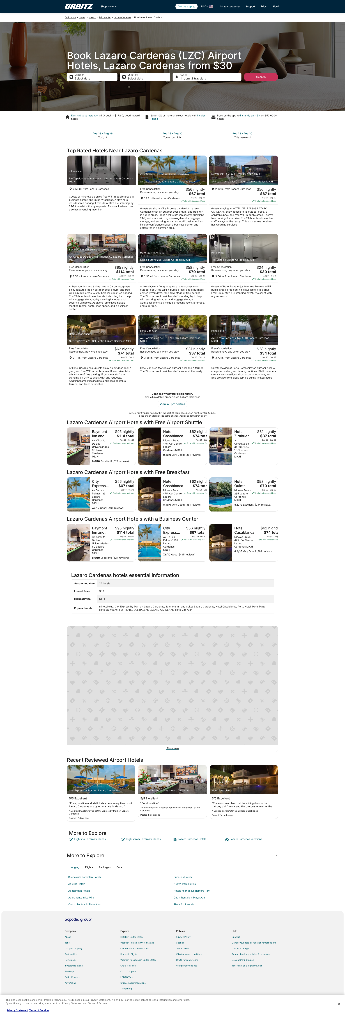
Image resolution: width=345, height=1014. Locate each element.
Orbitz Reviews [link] (128, 965)
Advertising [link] (70, 983)
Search (261, 77)
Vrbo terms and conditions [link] (189, 954)
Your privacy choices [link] (186, 965)
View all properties (172, 404)
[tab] (74, 867)
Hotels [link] (82, 17)
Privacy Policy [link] (183, 937)
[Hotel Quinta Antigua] (172, 273)
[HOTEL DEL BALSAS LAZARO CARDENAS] (243, 194)
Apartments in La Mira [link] (81, 897)
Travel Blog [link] (126, 988)
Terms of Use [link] (182, 948)
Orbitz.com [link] (70, 17)
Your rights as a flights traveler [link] (247, 965)
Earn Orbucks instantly (84, 115)
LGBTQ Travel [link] (127, 977)
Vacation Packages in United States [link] (138, 960)
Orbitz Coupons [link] (128, 971)
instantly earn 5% (250, 115)
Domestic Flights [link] (128, 954)
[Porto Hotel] (243, 351)
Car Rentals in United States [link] (134, 948)
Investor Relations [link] (74, 965)
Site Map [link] (69, 971)
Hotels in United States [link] (131, 937)
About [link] (68, 937)
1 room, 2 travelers (193, 78)
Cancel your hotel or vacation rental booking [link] (254, 942)
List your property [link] (73, 948)
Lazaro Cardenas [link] (122, 17)
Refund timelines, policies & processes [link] (251, 954)
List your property (229, 6)
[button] (172, 855)
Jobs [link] (67, 942)
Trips (264, 6)
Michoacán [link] (105, 17)
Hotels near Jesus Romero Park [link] (192, 890)
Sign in (276, 6)
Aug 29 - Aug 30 (172, 133)
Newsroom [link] (70, 960)
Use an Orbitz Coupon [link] (243, 960)
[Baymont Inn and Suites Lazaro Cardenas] (101, 273)
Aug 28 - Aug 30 (242, 133)
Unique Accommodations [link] (133, 983)
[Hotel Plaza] (243, 273)
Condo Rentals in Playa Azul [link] (84, 904)
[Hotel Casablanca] (101, 351)
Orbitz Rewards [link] (72, 977)
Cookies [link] (180, 942)
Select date (82, 78)
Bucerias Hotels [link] (183, 877)
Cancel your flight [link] (241, 948)
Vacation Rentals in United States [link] (137, 942)
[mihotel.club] (101, 194)
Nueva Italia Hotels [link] (185, 883)
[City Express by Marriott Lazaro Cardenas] (172, 194)
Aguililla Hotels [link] (76, 883)
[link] (94, 839)
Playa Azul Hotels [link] (184, 904)
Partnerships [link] (71, 954)
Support (250, 6)
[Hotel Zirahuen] (172, 351)
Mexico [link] (92, 17)
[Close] (339, 1004)
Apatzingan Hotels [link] (79, 890)
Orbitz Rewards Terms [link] (187, 960)
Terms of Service (39, 1010)
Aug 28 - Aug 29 (102, 133)
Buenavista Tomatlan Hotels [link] (84, 877)
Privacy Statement (17, 1010)
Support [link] (236, 937)
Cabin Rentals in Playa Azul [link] (189, 897)
